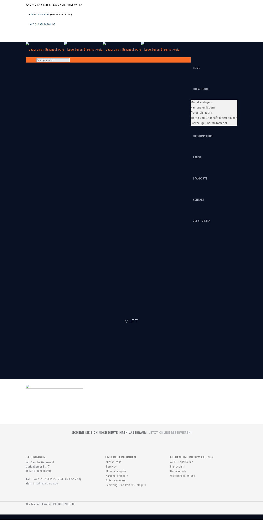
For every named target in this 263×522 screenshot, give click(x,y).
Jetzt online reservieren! (170, 432)
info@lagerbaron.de (42, 24)
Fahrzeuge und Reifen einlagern (126, 485)
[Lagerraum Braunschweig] (103, 49)
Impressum (177, 466)
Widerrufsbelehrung (182, 475)
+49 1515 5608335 (39, 14)
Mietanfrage (113, 462)
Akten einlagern (116, 480)
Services (111, 466)
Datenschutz (178, 471)
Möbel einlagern (116, 471)
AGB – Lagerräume (181, 462)
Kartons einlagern (117, 475)
